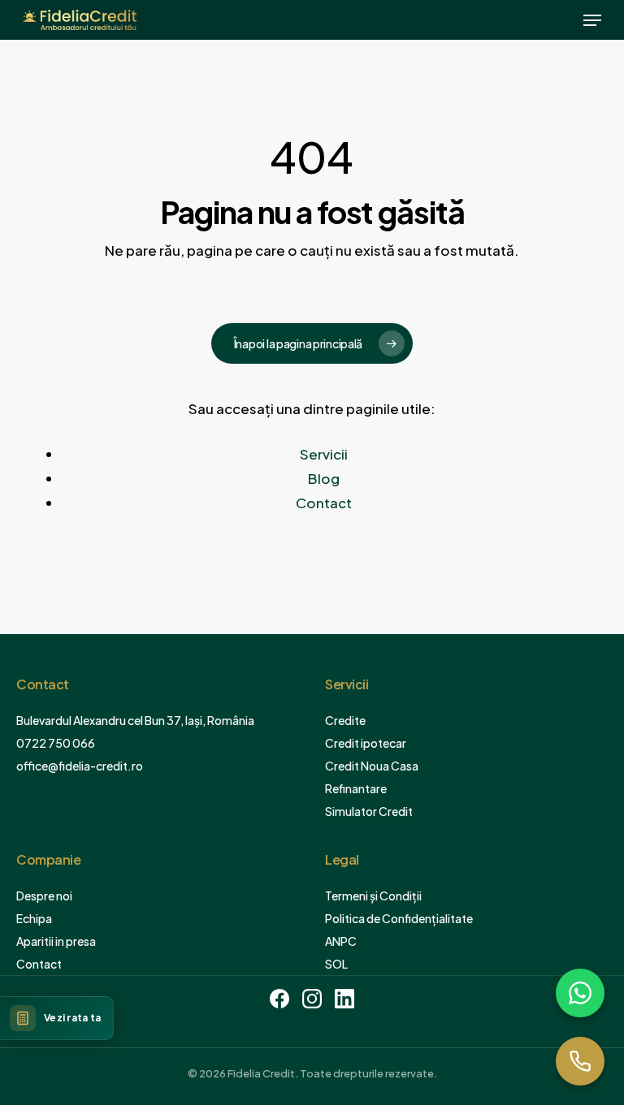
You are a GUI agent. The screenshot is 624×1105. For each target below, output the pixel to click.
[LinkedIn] (344, 1002)
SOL (336, 963)
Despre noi (44, 895)
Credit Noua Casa (371, 765)
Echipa (34, 918)
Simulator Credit (369, 811)
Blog (324, 478)
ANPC (341, 941)
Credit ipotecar (365, 743)
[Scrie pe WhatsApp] (580, 993)
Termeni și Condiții (373, 895)
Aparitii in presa (56, 941)
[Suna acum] (580, 1061)
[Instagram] (312, 1002)
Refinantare (356, 788)
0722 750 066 (55, 743)
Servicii (324, 454)
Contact (324, 502)
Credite (345, 720)
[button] (592, 20)
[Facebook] (279, 1002)
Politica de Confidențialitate (399, 918)
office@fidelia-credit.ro (79, 765)
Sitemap (370, 963)
